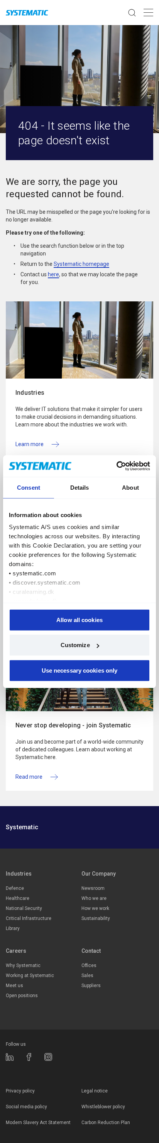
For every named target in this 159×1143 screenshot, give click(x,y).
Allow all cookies (79, 619)
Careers (16, 951)
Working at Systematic (30, 975)
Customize (75, 645)
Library (13, 928)
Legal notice (94, 1091)
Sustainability (95, 918)
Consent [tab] (28, 487)
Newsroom (93, 888)
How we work (95, 908)
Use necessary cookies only (80, 670)
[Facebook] (29, 1057)
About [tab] (130, 487)
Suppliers (91, 985)
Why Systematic (23, 965)
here (53, 274)
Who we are (94, 898)
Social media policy (26, 1106)
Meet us (14, 985)
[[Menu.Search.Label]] (132, 12)
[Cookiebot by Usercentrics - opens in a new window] (116, 466)
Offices (88, 965)
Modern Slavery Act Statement (38, 1122)
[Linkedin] (10, 1057)
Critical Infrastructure (28, 918)
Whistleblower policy (103, 1106)
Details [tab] (79, 487)
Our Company (98, 874)
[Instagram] (48, 1057)
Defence (15, 888)
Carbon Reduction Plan (105, 1122)
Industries (19, 874)
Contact (91, 951)
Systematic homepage (81, 264)
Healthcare (17, 898)
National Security (24, 908)
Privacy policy (20, 1091)
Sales (87, 975)
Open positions (22, 995)
